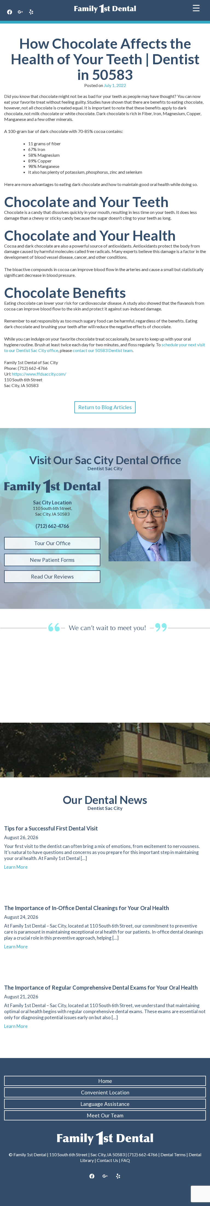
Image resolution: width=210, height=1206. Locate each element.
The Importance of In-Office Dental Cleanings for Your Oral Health (86, 908)
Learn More (18, 867)
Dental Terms (173, 1154)
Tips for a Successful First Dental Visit (51, 828)
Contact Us (107, 1160)
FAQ (125, 1160)
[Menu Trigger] (196, 7)
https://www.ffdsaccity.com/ (39, 373)
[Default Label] (31, 12)
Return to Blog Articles (105, 407)
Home (105, 1081)
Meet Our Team (105, 1115)
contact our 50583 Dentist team (103, 350)
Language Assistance (105, 1104)
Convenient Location (105, 1092)
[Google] (20, 12)
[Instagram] (105, 1176)
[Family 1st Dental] (105, 8)
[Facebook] (9, 12)
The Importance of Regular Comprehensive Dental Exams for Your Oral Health (101, 987)
